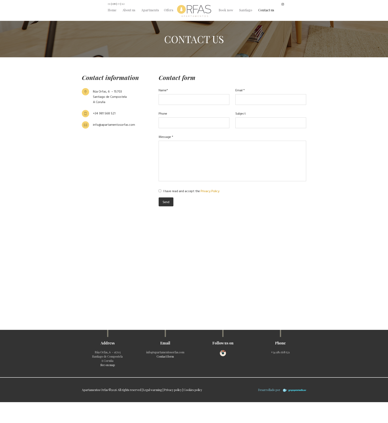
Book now (226, 10)
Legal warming (152, 390)
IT (118, 3)
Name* (163, 90)
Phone (163, 113)
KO (123, 3)
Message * (166, 136)
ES (109, 3)
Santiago (245, 10)
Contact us (266, 10)
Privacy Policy (210, 191)
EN (114, 3)
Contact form (165, 356)
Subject (240, 113)
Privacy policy (173, 390)
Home (112, 10)
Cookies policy (193, 390)
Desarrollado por (269, 390)
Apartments (150, 10)
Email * (240, 90)
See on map (107, 365)
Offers (168, 10)
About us (128, 10)
